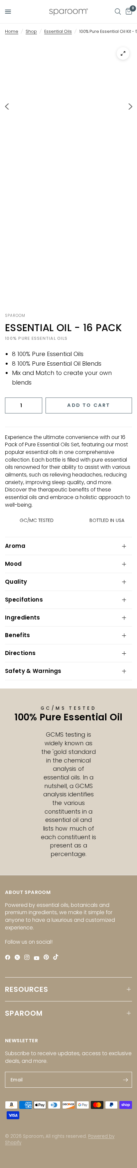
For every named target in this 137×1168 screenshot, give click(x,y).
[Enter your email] (125, 1080)
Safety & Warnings (33, 671)
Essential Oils (58, 31)
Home (11, 31)
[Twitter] (19, 957)
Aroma (15, 546)
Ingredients (22, 617)
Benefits (17, 635)
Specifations (24, 600)
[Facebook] (9, 957)
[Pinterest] (48, 957)
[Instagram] (28, 957)
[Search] (117, 11)
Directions (20, 653)
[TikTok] (57, 957)
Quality (16, 582)
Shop (31, 31)
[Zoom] (123, 53)
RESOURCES (26, 989)
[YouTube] (38, 958)
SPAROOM (24, 1013)
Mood (13, 564)
